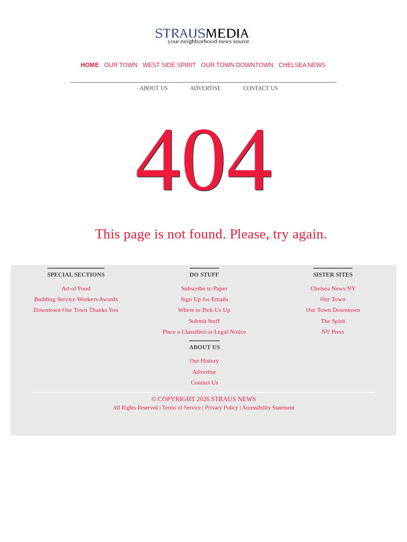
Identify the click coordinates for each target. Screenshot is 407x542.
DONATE (374, 9)
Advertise (205, 88)
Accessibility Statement (268, 408)
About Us (154, 88)
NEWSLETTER (328, 9)
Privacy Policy (221, 408)
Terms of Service (181, 408)
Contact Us (260, 88)
